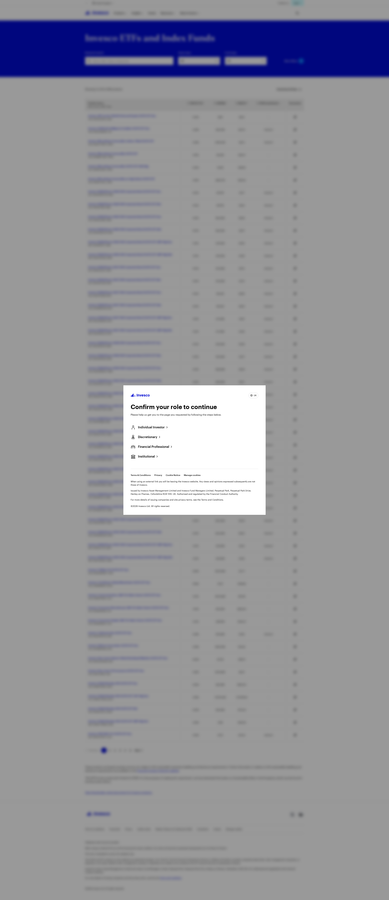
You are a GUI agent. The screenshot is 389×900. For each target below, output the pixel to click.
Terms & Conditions (141, 475)
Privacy (158, 475)
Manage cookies (192, 475)
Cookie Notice (173, 475)
